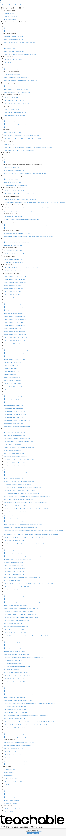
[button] (1, 1)
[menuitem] (1, 3)
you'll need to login (38, 831)
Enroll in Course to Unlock (33, 833)
